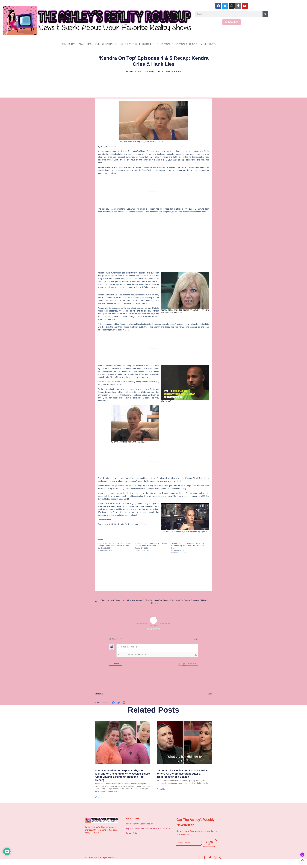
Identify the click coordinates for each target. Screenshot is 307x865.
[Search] (265, 14)
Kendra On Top (166, 71)
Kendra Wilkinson (200, 600)
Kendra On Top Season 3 (181, 600)
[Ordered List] (132, 654)
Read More (100, 797)
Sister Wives (129, 43)
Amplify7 (95, 857)
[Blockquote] (139, 654)
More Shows (208, 43)
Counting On (110, 43)
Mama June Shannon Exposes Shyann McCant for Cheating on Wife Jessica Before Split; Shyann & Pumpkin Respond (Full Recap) (122, 775)
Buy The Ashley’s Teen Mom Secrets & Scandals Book (148, 828)
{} (149, 654)
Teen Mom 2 (179, 43)
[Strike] (129, 654)
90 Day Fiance (76, 43)
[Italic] (122, 654)
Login (195, 639)
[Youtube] (245, 6)
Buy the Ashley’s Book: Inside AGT (140, 824)
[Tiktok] (238, 6)
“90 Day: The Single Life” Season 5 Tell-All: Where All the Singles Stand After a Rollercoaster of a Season (183, 773)
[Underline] (125, 654)
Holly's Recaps (128, 600)
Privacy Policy (132, 833)
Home (62, 43)
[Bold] (119, 654)
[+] (152, 654)
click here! (142, 524)
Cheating (105, 600)
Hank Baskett (115, 600)
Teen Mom (163, 43)
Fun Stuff (145, 43)
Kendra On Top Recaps (159, 600)
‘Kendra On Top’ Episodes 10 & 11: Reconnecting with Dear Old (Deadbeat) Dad (187, 545)
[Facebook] (218, 6)
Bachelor (93, 43)
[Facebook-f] (204, 857)
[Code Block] (142, 654)
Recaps (193, 43)
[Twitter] (225, 6)
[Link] (145, 654)
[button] (113, 702)
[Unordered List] (135, 654)
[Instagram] (232, 6)
